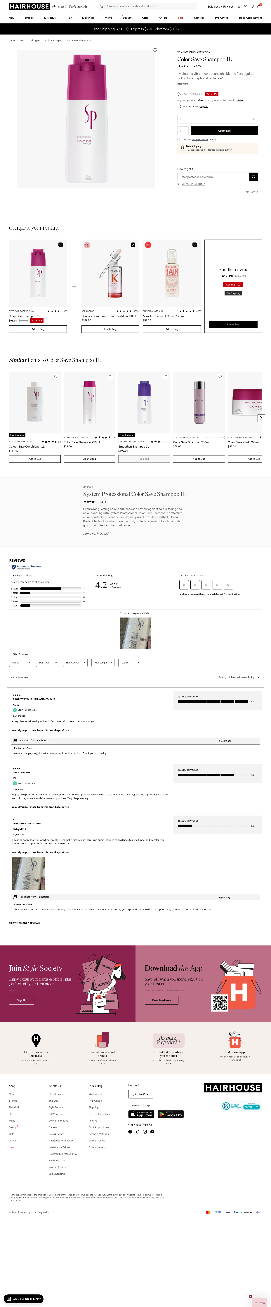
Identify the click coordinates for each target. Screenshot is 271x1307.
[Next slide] (261, 418)
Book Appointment (250, 17)
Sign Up (22, 1000)
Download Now (161, 1000)
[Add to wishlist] (155, 50)
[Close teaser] (250, 1296)
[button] (86, 119)
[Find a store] (245, 6)
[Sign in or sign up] (239, 6)
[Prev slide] (9, 418)
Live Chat (143, 1094)
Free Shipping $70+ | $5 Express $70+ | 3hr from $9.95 (135, 29)
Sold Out (144, 458)
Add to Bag (224, 130)
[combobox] (183, 130)
